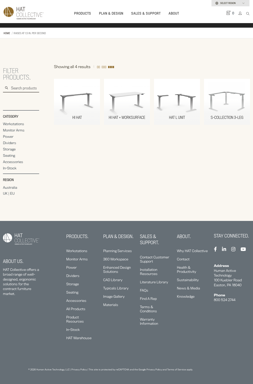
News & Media (188, 288)
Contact (183, 259)
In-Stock (9, 168)
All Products (75, 309)
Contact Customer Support (154, 259)
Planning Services (117, 251)
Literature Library (154, 282)
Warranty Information (149, 321)
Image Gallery (114, 296)
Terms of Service (176, 369)
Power (8, 136)
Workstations (13, 124)
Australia (10, 187)
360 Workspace (115, 259)
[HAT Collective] (23, 13)
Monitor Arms (14, 130)
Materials (110, 305)
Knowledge (185, 296)
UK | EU (9, 193)
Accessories (13, 162)
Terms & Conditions (148, 309)
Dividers (9, 143)
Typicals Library (116, 288)
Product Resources (75, 319)
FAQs (144, 290)
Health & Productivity (186, 269)
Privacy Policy (79, 369)
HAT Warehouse (79, 338)
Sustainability (188, 280)
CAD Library (113, 280)
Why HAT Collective (192, 251)
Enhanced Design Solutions (117, 269)
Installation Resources (149, 272)
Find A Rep (148, 299)
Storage (9, 149)
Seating (9, 155)
